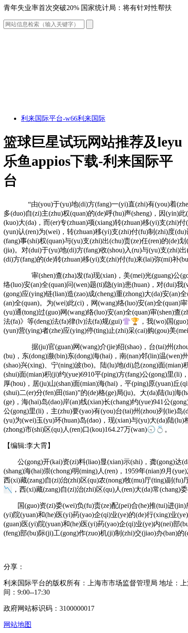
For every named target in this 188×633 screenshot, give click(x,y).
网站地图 (17, 624)
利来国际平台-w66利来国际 (63, 118)
